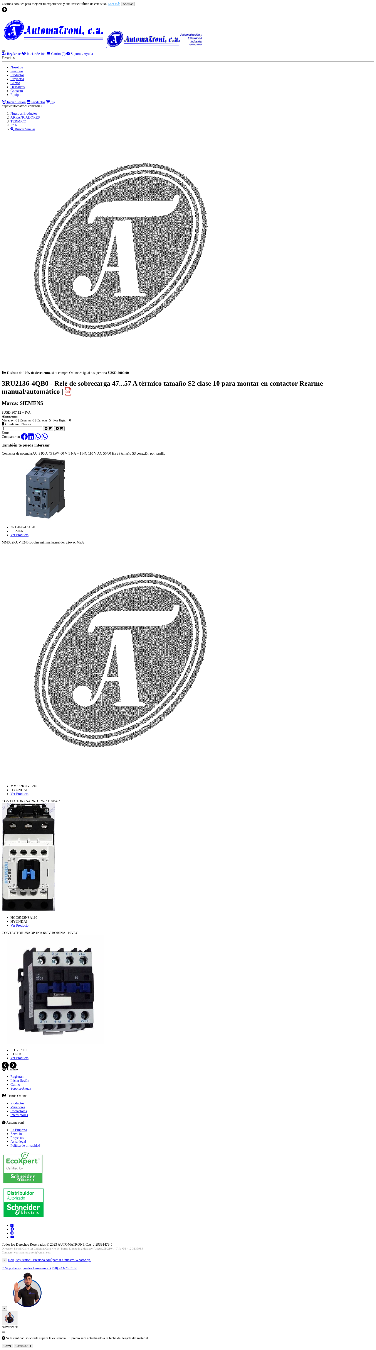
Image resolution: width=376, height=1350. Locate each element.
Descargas (17, 87)
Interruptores (19, 1115)
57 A (13, 125)
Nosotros (16, 67)
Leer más (114, 4)
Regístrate (13, 54)
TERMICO (18, 121)
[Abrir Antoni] (9, 1318)
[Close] (3, 1332)
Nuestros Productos (23, 113)
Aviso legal (18, 1141)
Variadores (17, 1107)
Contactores (18, 1111)
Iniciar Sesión (35, 54)
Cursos (15, 83)
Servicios (16, 71)
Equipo (15, 95)
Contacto (16, 91)
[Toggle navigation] (3, 51)
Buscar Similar (24, 129)
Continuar (21, 1346)
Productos (17, 75)
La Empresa (18, 1130)
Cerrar (7, 1346)
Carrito (57, 54)
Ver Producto (19, 535)
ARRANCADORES (25, 117)
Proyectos (17, 79)
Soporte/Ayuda (20, 1088)
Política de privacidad (25, 1145)
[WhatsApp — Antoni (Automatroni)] (27, 1308)
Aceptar (128, 4)
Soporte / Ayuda (81, 54)
